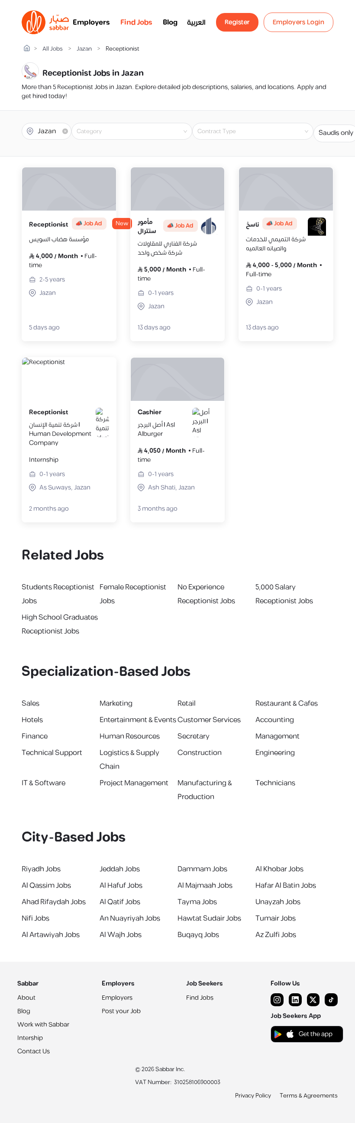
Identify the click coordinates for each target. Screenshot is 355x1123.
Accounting (274, 720)
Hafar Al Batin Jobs (285, 885)
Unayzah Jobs (277, 902)
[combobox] (138, 131)
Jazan (84, 49)
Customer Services (209, 720)
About (26, 997)
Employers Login (299, 22)
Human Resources (130, 736)
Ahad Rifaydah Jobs (54, 902)
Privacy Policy (253, 1096)
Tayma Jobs (197, 902)
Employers (91, 22)
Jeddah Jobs (120, 869)
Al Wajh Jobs (121, 935)
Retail (187, 703)
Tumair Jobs (275, 918)
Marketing (116, 703)
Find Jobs (136, 22)
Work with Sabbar (43, 1024)
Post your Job (121, 1011)
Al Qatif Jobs (120, 902)
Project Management (134, 783)
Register (237, 22)
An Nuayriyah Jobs (130, 918)
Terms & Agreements (309, 1096)
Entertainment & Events (138, 720)
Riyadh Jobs (41, 869)
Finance (35, 736)
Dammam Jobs (202, 869)
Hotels (32, 720)
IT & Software (43, 783)
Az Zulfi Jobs (275, 935)
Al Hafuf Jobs (121, 885)
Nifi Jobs (35, 918)
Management (277, 736)
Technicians (275, 783)
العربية (196, 22)
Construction (200, 752)
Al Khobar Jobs (279, 869)
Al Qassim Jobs (46, 885)
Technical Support (52, 752)
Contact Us (33, 1051)
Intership (30, 1038)
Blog (170, 22)
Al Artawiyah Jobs (51, 935)
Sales (30, 703)
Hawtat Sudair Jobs (209, 918)
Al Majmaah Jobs (205, 885)
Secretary (194, 736)
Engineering (275, 752)
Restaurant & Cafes (286, 703)
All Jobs (52, 49)
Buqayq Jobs (198, 935)
